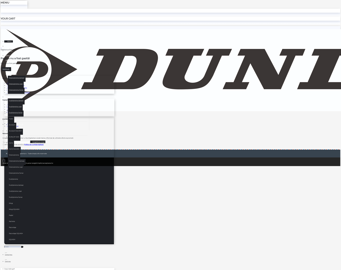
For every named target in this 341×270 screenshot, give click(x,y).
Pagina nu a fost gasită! (9, 49)
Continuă (6, 69)
